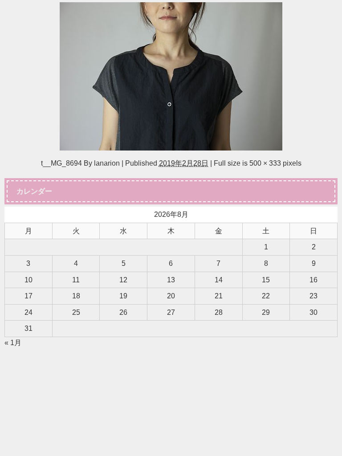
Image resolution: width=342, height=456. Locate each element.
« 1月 (12, 342)
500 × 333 (265, 163)
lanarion (107, 163)
